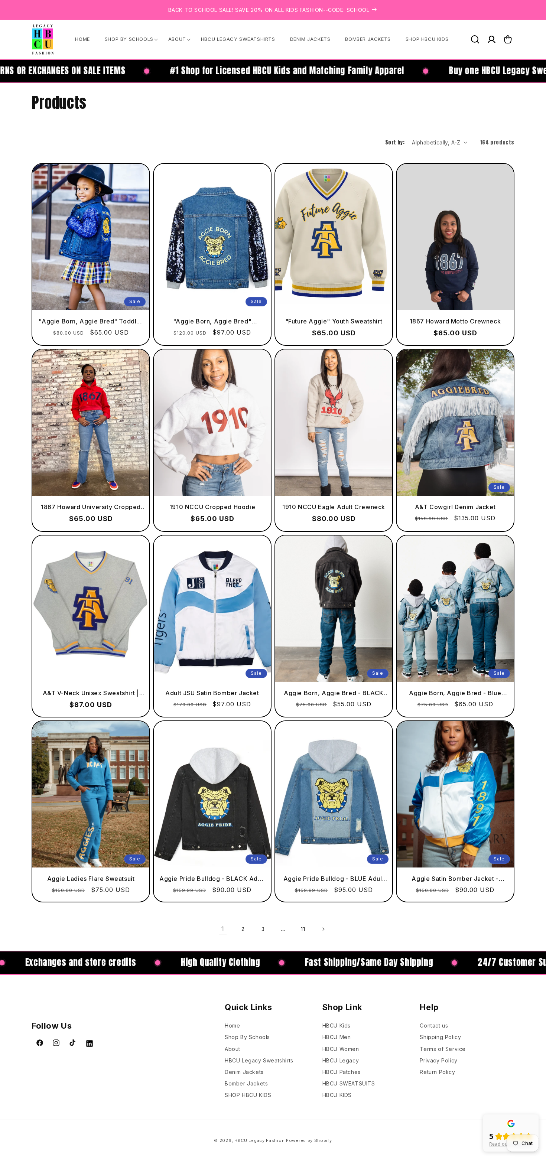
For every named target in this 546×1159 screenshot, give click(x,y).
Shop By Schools (247, 1037)
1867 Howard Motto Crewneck (455, 321)
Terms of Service (443, 1049)
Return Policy (437, 1072)
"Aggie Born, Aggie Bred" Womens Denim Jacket (212, 321)
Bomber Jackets (246, 1083)
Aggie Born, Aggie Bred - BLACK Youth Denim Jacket (334, 693)
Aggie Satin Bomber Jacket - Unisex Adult (455, 879)
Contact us (434, 1025)
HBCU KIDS (337, 1095)
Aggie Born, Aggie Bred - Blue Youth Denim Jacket (455, 693)
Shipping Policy (440, 1037)
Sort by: (394, 142)
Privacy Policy (438, 1060)
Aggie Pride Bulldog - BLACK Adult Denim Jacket (212, 879)
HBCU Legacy (340, 1060)
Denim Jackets (244, 1072)
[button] (129, 39)
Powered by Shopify (309, 1140)
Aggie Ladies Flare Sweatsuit (91, 878)
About (232, 1049)
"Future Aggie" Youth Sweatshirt (334, 321)
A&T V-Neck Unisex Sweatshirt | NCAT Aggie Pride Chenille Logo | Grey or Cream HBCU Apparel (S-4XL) (90, 693)
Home (232, 1025)
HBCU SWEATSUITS (348, 1083)
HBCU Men (336, 1037)
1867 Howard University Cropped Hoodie (91, 507)
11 (303, 929)
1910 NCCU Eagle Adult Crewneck (333, 507)
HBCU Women (340, 1049)
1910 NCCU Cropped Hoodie (212, 507)
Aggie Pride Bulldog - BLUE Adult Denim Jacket (333, 879)
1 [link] (222, 928)
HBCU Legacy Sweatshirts (259, 1060)
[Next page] (323, 929)
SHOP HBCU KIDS (248, 1095)
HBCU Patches (341, 1072)
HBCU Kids (336, 1025)
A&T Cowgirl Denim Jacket (455, 507)
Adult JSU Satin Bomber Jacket (212, 692)
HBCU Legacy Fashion (259, 1140)
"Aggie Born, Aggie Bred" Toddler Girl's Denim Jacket (91, 321)
